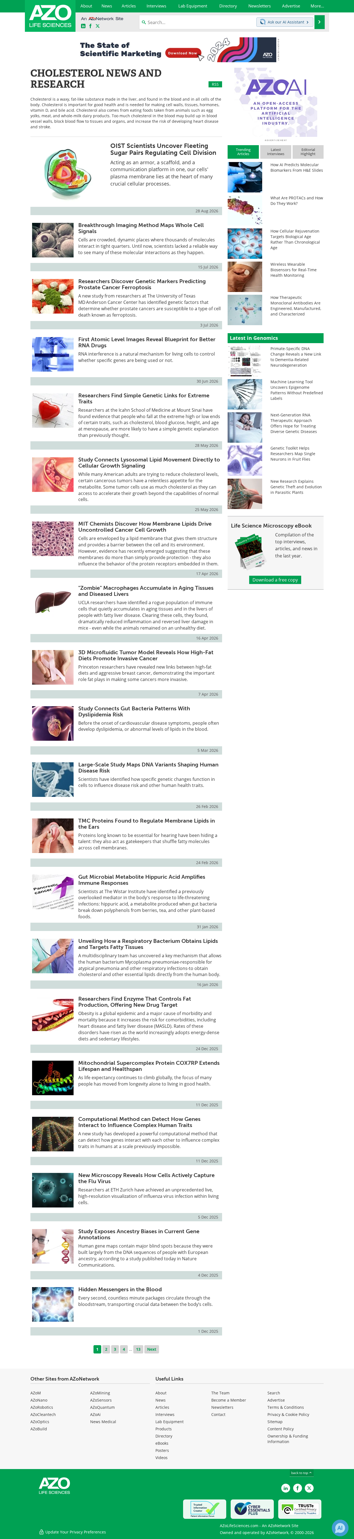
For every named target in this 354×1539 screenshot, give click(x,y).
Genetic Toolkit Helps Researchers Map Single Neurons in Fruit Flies (292, 453)
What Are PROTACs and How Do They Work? (296, 200)
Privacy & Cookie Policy (288, 1414)
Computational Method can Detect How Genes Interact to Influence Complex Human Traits (139, 1122)
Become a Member (228, 1400)
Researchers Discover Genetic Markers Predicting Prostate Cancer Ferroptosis (142, 284)
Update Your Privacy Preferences (75, 1532)
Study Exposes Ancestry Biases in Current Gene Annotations (138, 1234)
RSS (215, 84)
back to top (300, 1472)
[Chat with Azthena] (340, 1528)
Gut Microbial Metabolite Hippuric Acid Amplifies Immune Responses (141, 879)
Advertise (276, 1400)
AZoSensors (101, 1400)
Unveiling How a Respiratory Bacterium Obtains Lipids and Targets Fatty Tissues (148, 944)
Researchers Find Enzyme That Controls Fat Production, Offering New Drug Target (134, 1001)
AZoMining (100, 1392)
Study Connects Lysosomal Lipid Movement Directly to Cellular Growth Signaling (149, 462)
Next (151, 1349)
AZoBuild (38, 1428)
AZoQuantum (102, 1407)
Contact (218, 1414)
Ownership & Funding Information (287, 1438)
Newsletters (222, 1407)
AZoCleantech (43, 1414)
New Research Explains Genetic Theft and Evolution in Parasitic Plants (296, 487)
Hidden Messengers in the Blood (120, 1289)
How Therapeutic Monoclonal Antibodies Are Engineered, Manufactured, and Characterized (295, 306)
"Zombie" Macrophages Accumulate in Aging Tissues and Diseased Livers (146, 591)
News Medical (103, 1421)
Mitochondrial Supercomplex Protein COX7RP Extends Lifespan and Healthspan (149, 1066)
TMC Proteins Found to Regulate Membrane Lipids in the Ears (146, 823)
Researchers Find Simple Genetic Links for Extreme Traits (143, 398)
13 (138, 1349)
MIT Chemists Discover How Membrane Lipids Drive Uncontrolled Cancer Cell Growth (145, 526)
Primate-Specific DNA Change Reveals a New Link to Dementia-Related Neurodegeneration (295, 357)
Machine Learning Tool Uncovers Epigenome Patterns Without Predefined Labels (296, 390)
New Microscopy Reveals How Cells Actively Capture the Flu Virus (146, 1178)
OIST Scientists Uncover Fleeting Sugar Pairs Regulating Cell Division (163, 149)
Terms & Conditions (285, 1407)
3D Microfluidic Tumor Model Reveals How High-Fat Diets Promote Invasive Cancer (146, 655)
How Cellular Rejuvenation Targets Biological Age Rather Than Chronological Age (295, 239)
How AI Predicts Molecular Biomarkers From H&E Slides (296, 167)
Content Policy (280, 1428)
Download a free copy (275, 580)
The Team (220, 1392)
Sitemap (275, 1421)
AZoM (35, 1392)
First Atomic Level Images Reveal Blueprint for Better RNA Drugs (146, 342)
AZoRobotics (41, 1407)
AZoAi (95, 1414)
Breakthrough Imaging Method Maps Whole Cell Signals (141, 228)
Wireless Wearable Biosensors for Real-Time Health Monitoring (293, 270)
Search (273, 1392)
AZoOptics (39, 1421)
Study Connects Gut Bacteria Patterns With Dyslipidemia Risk (134, 711)
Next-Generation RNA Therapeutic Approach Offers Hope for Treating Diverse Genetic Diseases (293, 423)
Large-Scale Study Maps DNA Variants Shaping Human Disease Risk (148, 767)
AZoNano (38, 1400)
